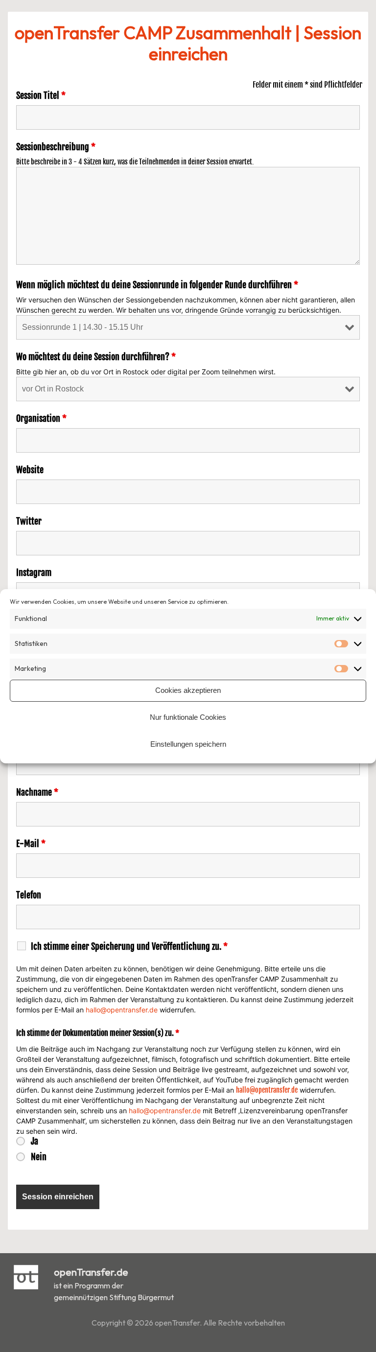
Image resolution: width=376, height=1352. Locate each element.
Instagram (33, 572)
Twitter (29, 521)
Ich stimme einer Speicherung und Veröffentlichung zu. (129, 946)
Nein (39, 1157)
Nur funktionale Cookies (188, 717)
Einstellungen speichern (188, 744)
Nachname (37, 792)
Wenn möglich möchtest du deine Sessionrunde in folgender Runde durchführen (157, 285)
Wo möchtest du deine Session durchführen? (96, 357)
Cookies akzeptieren (188, 690)
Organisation (41, 418)
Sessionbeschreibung (55, 147)
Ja (34, 1141)
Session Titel (41, 95)
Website (30, 470)
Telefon (28, 895)
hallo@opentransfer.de (122, 1010)
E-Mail (31, 843)
